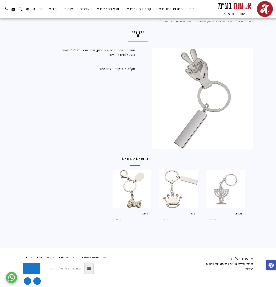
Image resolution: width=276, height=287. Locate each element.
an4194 (165, 219)
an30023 (213, 219)
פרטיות (249, 269)
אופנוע (144, 213)
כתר (192, 213)
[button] (34, 9)
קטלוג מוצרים (226, 21)
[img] (225, 189)
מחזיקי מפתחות (205, 21)
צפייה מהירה (225, 207)
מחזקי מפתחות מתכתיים (178, 21)
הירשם (31, 268)
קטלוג (241, 21)
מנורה (238, 213)
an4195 (118, 219)
